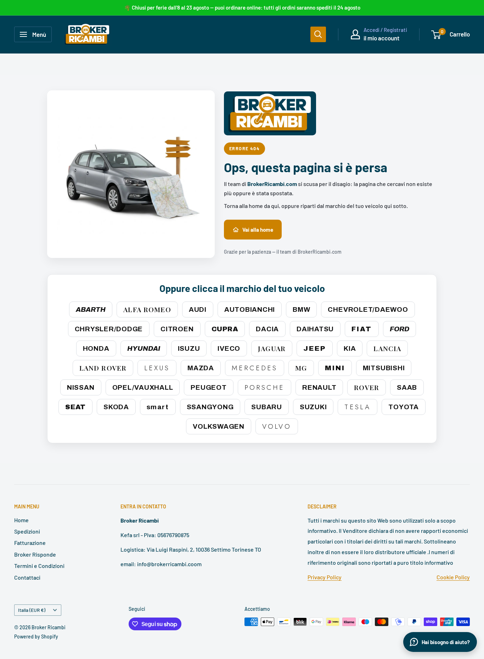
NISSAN (81, 387)
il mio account (381, 37)
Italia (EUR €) (31, 610)
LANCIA (387, 348)
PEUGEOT (208, 387)
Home (21, 520)
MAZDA (200, 368)
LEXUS (157, 368)
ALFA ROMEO (147, 309)
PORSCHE (264, 387)
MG (301, 367)
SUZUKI (313, 407)
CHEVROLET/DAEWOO (368, 309)
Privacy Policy (325, 577)
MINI (335, 368)
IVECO (229, 348)
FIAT (361, 329)
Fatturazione (30, 542)
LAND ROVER (102, 367)
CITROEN (177, 329)
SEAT (75, 407)
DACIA (267, 329)
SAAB (407, 387)
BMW (301, 309)
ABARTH (91, 309)
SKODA (116, 407)
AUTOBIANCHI (249, 309)
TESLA (357, 407)
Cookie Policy (453, 577)
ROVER (366, 387)
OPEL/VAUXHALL (142, 387)
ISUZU (189, 348)
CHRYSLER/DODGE (109, 329)
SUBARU (266, 407)
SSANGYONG (210, 407)
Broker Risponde (35, 554)
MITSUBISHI (384, 368)
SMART (158, 407)
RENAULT (319, 387)
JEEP (314, 348)
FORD (399, 329)
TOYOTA (403, 407)
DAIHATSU (315, 329)
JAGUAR (272, 348)
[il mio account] (355, 34)
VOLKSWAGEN (218, 426)
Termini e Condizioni (39, 565)
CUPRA (225, 329)
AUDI (198, 309)
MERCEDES (254, 368)
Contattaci (27, 577)
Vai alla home (257, 229)
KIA (350, 348)
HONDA (96, 348)
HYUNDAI (143, 348)
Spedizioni (27, 531)
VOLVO (276, 426)
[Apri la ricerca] (318, 34)
